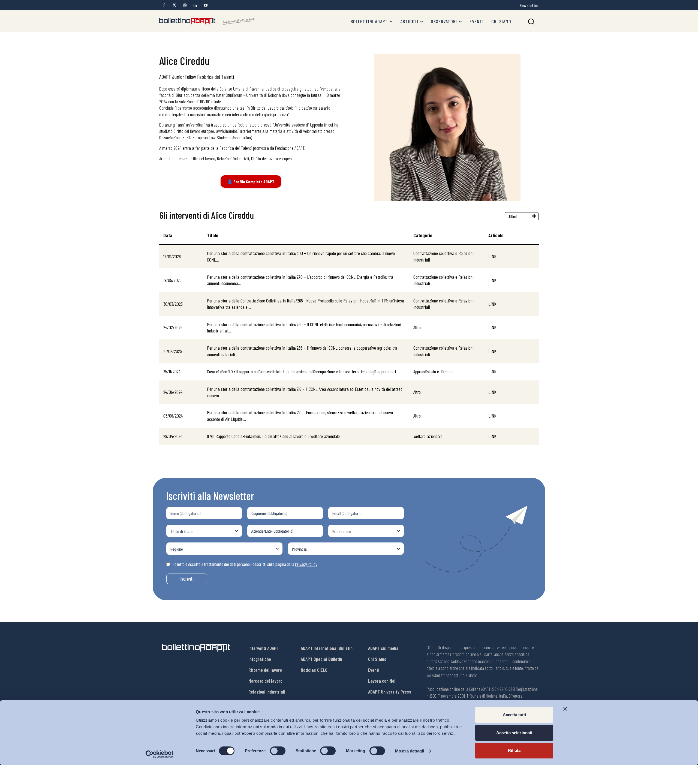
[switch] (277, 750)
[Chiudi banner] (565, 709)
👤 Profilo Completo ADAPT (251, 181)
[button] (531, 21)
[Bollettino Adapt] (207, 21)
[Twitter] (174, 5)
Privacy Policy (306, 564)
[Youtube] (205, 5)
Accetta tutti (514, 714)
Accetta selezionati (514, 732)
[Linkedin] (195, 5)
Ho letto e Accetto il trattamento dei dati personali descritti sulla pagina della (245, 564)
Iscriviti (187, 578)
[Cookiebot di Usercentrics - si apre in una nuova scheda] (159, 754)
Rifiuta (514, 750)
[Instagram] (184, 5)
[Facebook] (164, 5)
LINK (492, 256)
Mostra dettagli (409, 751)
